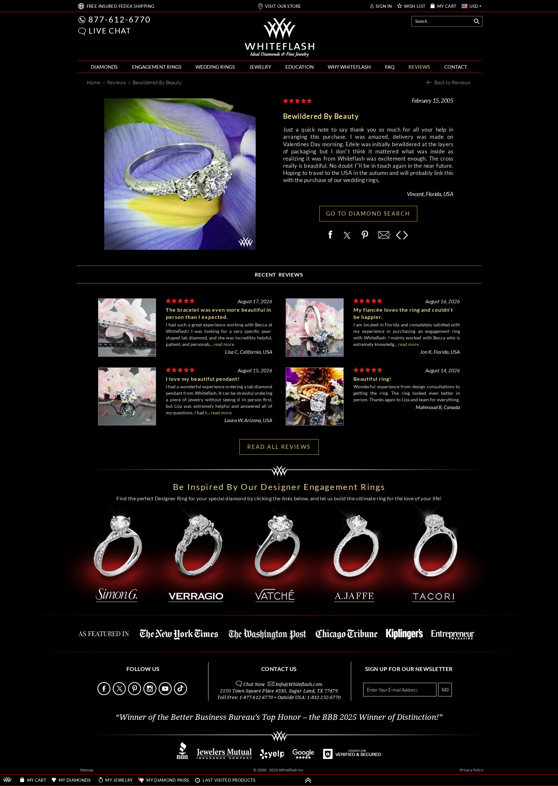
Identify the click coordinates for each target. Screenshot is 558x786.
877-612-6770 (119, 19)
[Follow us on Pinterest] (135, 693)
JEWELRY (260, 67)
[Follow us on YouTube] (166, 693)
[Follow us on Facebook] (104, 693)
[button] (82, 31)
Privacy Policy (471, 769)
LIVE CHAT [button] (110, 30)
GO (445, 689)
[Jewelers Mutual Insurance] (224, 757)
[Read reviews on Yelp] (272, 757)
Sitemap (86, 769)
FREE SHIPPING (121, 6)
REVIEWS (419, 67)
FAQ (389, 67)
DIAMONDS (104, 67)
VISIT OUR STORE (283, 6)
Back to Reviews (452, 82)
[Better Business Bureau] (183, 757)
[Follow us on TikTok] (181, 693)
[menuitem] (104, 67)
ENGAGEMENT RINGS (156, 67)
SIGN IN (384, 6)
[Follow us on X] (120, 693)
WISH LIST (415, 6)
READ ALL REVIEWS (278, 446)
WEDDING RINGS (215, 67)
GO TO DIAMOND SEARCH (368, 213)
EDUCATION (299, 67)
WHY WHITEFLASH (349, 67)
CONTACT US (279, 668)
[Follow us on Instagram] (150, 693)
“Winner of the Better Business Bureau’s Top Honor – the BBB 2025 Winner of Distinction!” (279, 717)
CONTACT (455, 67)
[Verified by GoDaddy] (352, 757)
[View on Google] (303, 757)
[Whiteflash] (279, 38)
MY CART (447, 6)
